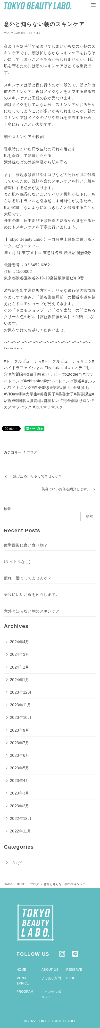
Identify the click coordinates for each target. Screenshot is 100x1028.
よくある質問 (51, 978)
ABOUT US (50, 969)
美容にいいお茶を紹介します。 (66, 489)
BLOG (21, 884)
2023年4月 (19, 781)
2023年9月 (19, 730)
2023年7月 (19, 743)
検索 (7, 509)
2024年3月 (19, 654)
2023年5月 (19, 768)
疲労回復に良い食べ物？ (26, 545)
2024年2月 (19, 667)
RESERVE (74, 969)
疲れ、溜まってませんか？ (28, 578)
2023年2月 (19, 806)
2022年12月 (21, 819)
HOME (21, 969)
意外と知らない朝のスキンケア (32, 611)
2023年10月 (21, 717)
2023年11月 (20, 705)
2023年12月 (21, 692)
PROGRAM (25, 991)
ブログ (37, 32)
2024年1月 (19, 680)
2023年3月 (19, 793)
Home (8, 884)
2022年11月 (20, 831)
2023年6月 (19, 755)
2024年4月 (19, 642)
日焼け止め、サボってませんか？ (35, 476)
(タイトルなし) (17, 562)
